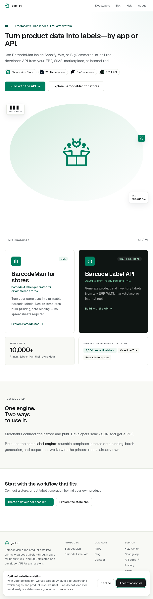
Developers (102, 5)
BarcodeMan (73, 548)
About (142, 5)
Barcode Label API (76, 554)
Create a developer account (27, 502)
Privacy (129, 565)
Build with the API (23, 86)
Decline (106, 583)
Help (129, 5)
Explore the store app (74, 502)
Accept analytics (131, 583)
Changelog (132, 554)
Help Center (132, 548)
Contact (100, 560)
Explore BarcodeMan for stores (76, 86)
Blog (118, 5)
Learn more (66, 589)
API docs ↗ (132, 560)
